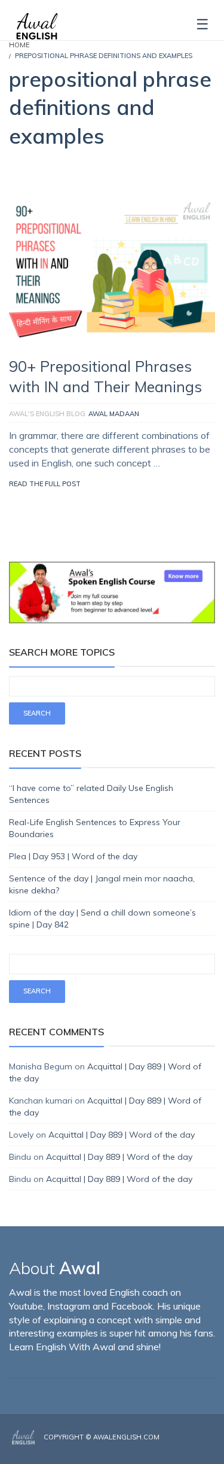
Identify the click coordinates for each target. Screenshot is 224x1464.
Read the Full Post (45, 484)
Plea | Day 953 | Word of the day (73, 856)
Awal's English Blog (47, 414)
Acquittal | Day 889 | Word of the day (121, 1134)
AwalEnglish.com (126, 1437)
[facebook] (177, 1447)
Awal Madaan (113, 414)
